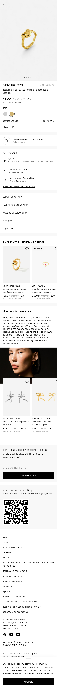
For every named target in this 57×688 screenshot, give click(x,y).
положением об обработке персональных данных (28, 673)
